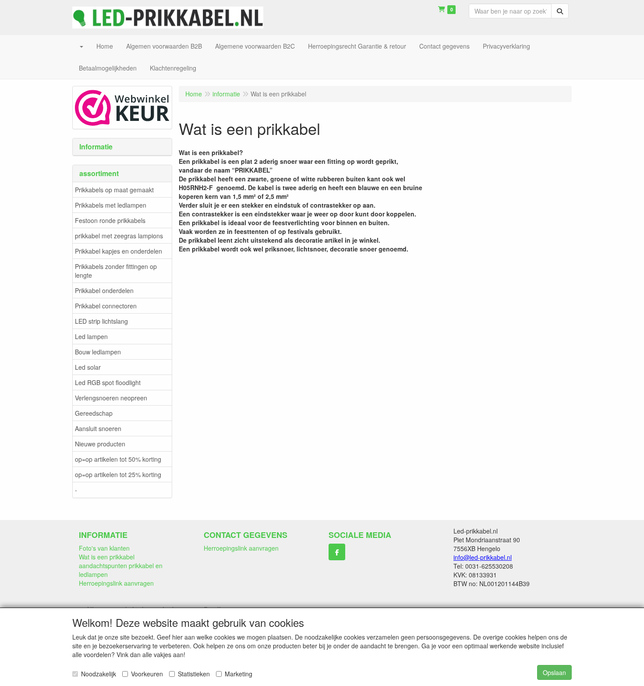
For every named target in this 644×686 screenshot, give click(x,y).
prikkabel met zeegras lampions (119, 235)
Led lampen (91, 336)
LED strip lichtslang (101, 321)
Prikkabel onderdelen (104, 290)
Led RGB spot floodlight (108, 382)
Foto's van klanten (104, 548)
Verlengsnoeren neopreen (111, 397)
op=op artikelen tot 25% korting (118, 474)
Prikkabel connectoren (106, 305)
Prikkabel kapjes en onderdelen (118, 251)
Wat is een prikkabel (106, 556)
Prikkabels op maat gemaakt (114, 189)
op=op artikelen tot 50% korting (118, 459)
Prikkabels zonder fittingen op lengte (116, 270)
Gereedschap (94, 413)
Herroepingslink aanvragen (116, 583)
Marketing (238, 673)
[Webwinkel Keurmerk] (122, 106)
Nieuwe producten (100, 443)
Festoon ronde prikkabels (110, 220)
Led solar (88, 367)
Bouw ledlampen (98, 351)
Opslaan (554, 672)
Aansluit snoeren (98, 428)
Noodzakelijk (98, 673)
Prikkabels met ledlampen (110, 205)
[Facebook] (337, 552)
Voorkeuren (147, 673)
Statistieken (194, 673)
